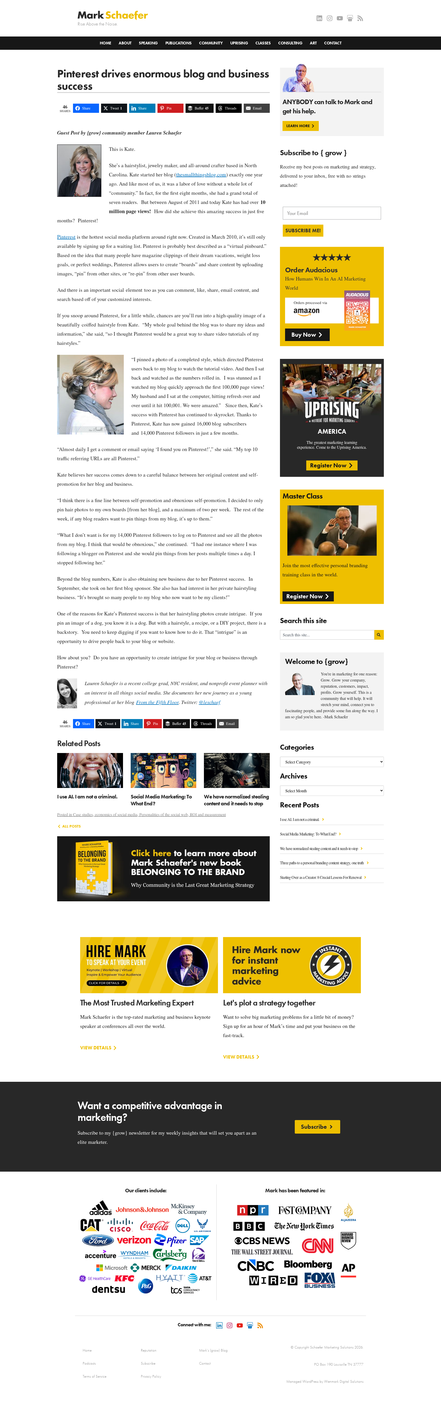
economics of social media (116, 814)
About (125, 43)
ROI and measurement (208, 814)
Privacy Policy (151, 1376)
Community (211, 43)
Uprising (239, 43)
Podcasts (89, 1363)
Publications (178, 43)
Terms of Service (94, 1376)
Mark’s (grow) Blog (213, 1350)
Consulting (290, 43)
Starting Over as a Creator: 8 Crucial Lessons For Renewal (321, 877)
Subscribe (148, 1363)
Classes (263, 43)
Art (313, 43)
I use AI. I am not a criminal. (300, 819)
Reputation (148, 1350)
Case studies (83, 814)
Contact (332, 43)
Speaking (148, 43)
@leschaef (209, 702)
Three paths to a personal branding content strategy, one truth (322, 862)
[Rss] (360, 18)
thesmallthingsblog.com (201, 174)
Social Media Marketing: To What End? (308, 833)
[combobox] (327, 635)
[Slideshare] (350, 18)
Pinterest (66, 236)
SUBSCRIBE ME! (303, 230)
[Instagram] (329, 18)
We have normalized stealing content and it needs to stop (319, 848)
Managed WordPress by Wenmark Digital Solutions (324, 1381)
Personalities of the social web (163, 814)
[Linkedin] (319, 18)
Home (105, 43)
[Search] (379, 635)
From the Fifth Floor (157, 702)
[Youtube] (340, 18)
